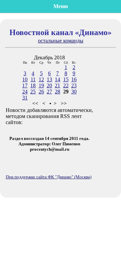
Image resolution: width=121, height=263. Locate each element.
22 (66, 85)
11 (33, 79)
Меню (60, 6)
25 (33, 91)
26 (41, 91)
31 (25, 97)
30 (74, 91)
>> (64, 103)
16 (74, 79)
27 (49, 91)
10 (25, 79)
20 (49, 85)
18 (33, 85)
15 (66, 79)
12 (41, 79)
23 (74, 85)
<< (35, 103)
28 (57, 91)
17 (25, 85)
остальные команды (60, 40)
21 (57, 85)
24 (25, 91)
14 (57, 79)
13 (49, 79)
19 (41, 85)
